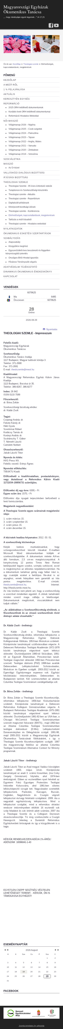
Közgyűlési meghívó (18, 246)
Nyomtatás (51, 329)
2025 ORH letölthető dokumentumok (26, 107)
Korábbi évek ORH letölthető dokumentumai (29, 111)
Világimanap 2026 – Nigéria (22, 125)
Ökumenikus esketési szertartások (27, 233)
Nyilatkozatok (13, 229)
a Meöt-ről (11, 85)
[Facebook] (51, 25)
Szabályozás (12, 238)
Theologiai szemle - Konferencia (24, 211)
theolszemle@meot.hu (22, 369)
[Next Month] (56, 950)
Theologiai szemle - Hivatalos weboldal (27, 223)
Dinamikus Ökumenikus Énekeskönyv (28, 271)
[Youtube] (56, 25)
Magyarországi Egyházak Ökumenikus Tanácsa (26, 9)
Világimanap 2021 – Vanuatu (22, 145)
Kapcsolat (11, 276)
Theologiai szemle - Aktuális (22, 194)
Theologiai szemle (30, 64)
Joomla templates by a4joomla (31, 1026)
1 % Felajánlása (14, 89)
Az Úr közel (14, 167)
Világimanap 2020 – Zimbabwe (23, 150)
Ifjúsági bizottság (16, 177)
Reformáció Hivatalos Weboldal (24, 116)
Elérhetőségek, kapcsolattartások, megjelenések (32, 215)
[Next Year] (58, 950)
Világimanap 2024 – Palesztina (23, 133)
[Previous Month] (7, 950)
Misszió (8, 164)
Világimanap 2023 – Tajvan (22, 137)
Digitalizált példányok (19, 203)
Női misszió (11, 121)
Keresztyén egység (17, 99)
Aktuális (9, 94)
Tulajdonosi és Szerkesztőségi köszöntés (28, 190)
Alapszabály (14, 242)
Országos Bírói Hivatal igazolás (23, 258)
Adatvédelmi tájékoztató (20, 267)
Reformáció (11, 103)
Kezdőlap (17, 64)
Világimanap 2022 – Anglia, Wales (25, 141)
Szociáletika (12, 159)
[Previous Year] (5, 950)
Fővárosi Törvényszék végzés (23, 262)
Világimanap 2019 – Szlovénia (23, 154)
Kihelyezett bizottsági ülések (22, 207)
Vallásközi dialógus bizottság (24, 173)
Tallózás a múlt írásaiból (20, 219)
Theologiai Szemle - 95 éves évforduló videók (30, 186)
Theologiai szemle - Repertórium (24, 198)
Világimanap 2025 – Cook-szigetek (25, 129)
